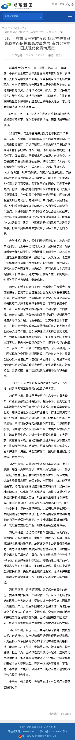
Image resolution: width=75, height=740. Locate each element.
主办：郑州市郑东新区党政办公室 (37, 727)
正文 (60, 31)
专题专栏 (19, 28)
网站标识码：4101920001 (22, 731)
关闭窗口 (66, 713)
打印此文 (54, 713)
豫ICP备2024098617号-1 (53, 731)
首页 (7, 28)
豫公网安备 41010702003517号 (39, 736)
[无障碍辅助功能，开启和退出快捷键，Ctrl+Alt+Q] (70, 4)
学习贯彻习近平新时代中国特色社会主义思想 (28, 31)
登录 (61, 4)
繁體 (54, 4)
